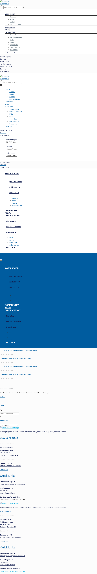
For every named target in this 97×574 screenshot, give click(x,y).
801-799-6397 (4, 490)
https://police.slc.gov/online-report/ (12, 484)
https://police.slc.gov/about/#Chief (12, 499)
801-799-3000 (16, 466)
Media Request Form (7, 493)
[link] (0, 416)
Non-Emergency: (6, 466)
